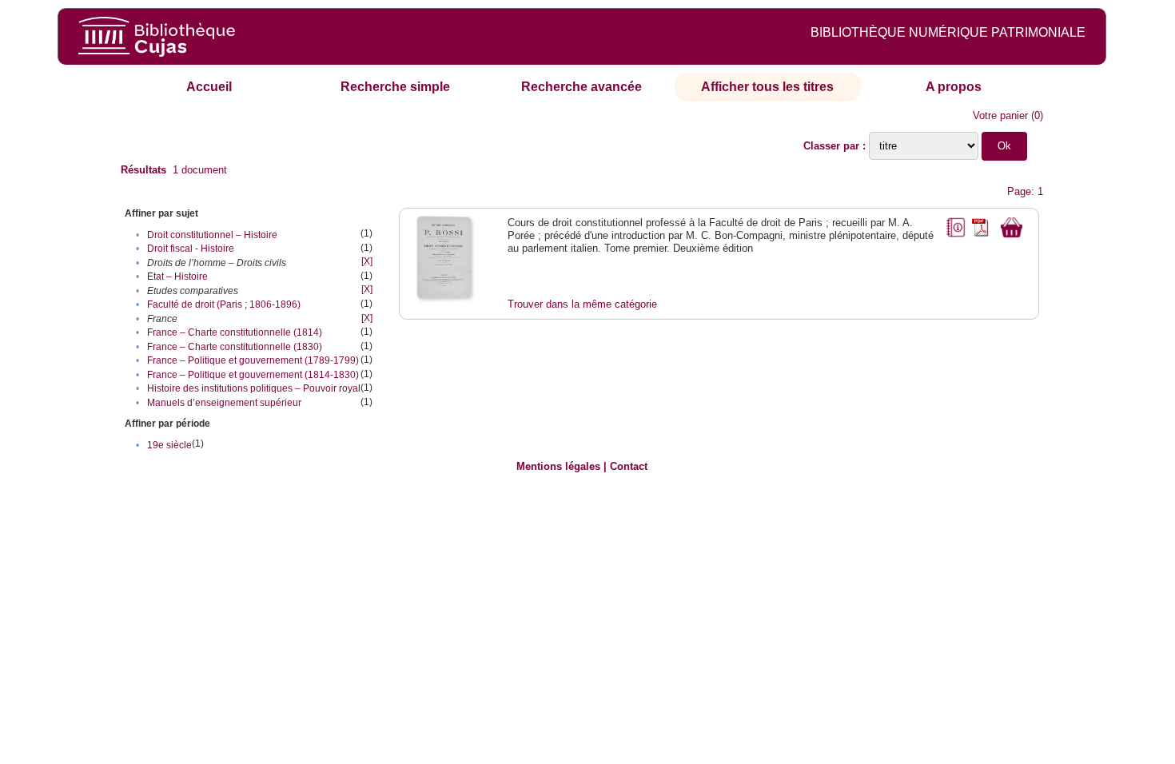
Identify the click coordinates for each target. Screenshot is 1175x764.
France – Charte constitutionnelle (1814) (234, 332)
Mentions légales (558, 466)
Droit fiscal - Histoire (190, 248)
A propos (954, 87)
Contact (628, 466)
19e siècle (169, 445)
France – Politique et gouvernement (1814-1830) (253, 374)
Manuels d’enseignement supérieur (224, 402)
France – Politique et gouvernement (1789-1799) (253, 360)
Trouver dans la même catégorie (582, 304)
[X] (366, 261)
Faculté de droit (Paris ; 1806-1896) (224, 304)
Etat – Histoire (177, 276)
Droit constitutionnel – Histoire (212, 235)
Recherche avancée (581, 87)
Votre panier (1000, 115)
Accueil (209, 87)
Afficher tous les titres (767, 87)
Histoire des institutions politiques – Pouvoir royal (253, 388)
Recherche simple (395, 87)
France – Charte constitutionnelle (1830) (234, 346)
